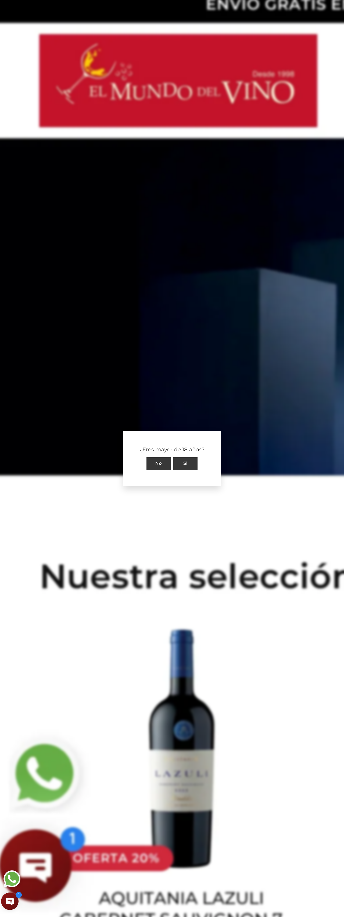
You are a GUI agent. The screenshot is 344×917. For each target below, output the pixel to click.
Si (185, 463)
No (158, 463)
